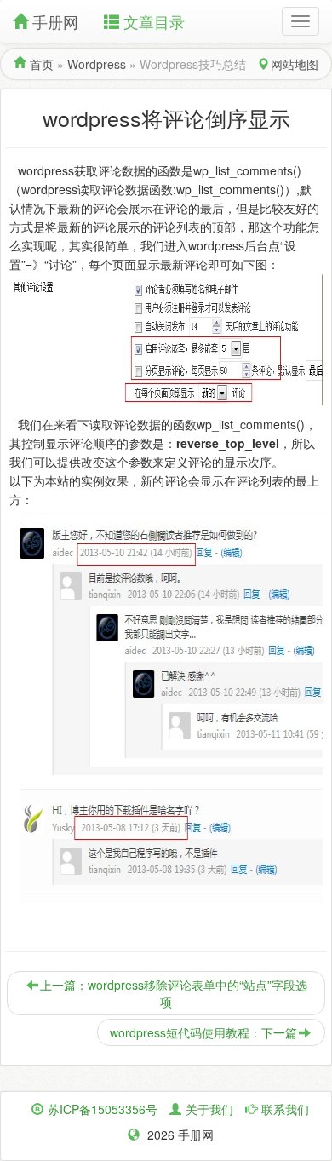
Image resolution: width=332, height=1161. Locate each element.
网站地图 (294, 63)
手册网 (55, 21)
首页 (42, 63)
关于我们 (209, 1109)
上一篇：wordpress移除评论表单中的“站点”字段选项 (173, 993)
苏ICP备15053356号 (102, 1109)
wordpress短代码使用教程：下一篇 (203, 1032)
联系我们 (285, 1109)
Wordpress (96, 63)
